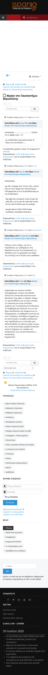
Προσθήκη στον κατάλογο (15, 551)
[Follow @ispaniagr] (13, 600)
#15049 (25, 117)
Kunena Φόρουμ (28, 390)
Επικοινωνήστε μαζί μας (13, 618)
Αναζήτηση (10, 472)
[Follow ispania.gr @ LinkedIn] (19, 600)
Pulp (33, 275)
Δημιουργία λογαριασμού (13, 509)
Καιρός (8, 458)
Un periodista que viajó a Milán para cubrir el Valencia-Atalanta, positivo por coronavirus (25, 639)
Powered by (15, 390)
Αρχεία (8, 468)
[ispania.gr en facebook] (8, 600)
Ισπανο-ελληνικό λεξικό (15, 426)
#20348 (25, 275)
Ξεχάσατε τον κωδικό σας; (13, 515)
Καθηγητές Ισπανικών (14, 408)
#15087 (25, 166)
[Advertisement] (24, 48)
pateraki (6, 151)
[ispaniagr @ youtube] (24, 600)
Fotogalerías (10, 537)
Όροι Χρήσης (8, 614)
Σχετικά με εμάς (9, 610)
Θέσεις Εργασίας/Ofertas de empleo (20, 445)
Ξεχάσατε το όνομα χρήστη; (13, 512)
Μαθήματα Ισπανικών (14, 413)
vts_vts (34, 166)
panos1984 (35, 117)
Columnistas (10, 440)
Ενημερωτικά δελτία (13, 542)
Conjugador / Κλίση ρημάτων (17, 436)
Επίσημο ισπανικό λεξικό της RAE (18, 431)
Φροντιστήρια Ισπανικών (15, 404)
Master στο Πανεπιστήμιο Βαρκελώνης (21, 126)
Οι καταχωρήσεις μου (14, 546)
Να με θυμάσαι (11, 497)
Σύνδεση (18, 154)
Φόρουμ (9, 528)
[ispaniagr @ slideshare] (30, 600)
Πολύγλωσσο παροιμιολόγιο (16, 463)
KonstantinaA (36, 230)
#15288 (25, 230)
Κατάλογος (10, 417)
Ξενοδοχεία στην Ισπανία (15, 449)
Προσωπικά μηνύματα (14, 533)
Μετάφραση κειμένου (14, 422)
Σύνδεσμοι (10, 454)
